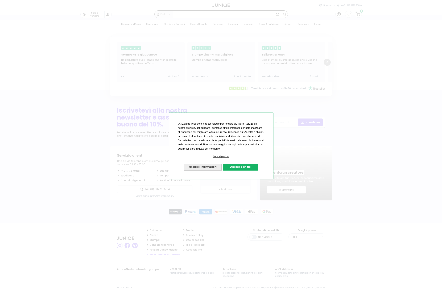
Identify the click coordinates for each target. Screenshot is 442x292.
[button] (221, 156)
